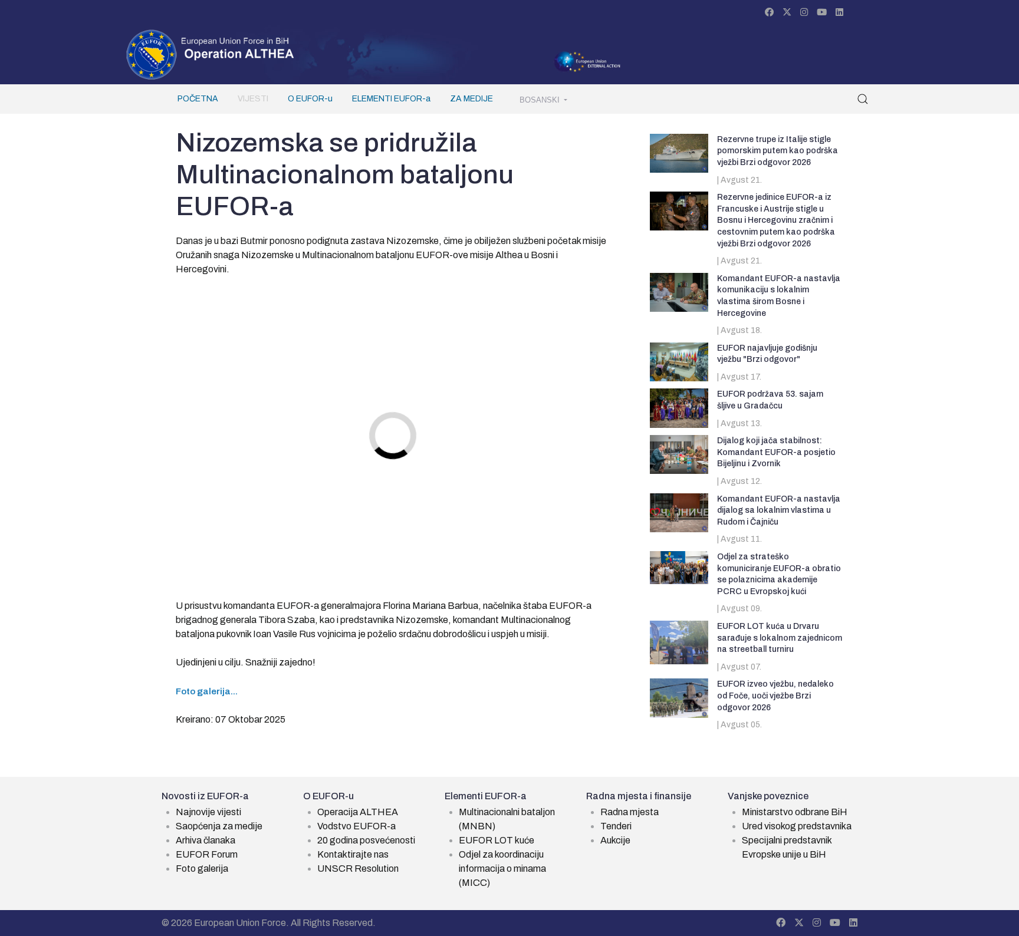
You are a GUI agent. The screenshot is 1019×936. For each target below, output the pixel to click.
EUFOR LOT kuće (496, 840)
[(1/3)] (531, 343)
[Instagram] (804, 12)
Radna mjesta (629, 812)
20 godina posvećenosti (366, 840)
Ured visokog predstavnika (797, 826)
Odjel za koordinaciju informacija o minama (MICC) (502, 868)
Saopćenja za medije (219, 826)
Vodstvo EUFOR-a (356, 826)
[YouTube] (822, 12)
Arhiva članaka (205, 840)
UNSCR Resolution (358, 869)
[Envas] (210, 54)
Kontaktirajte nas (353, 854)
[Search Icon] (863, 99)
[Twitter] (787, 12)
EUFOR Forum (207, 854)
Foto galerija (202, 869)
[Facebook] (769, 12)
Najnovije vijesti (208, 812)
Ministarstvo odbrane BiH (794, 812)
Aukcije (615, 840)
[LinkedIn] (839, 12)
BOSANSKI (541, 100)
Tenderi (616, 826)
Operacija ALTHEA (357, 812)
